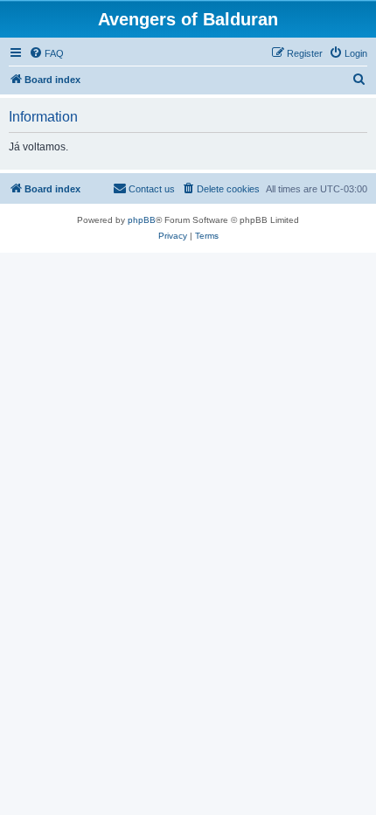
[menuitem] (46, 53)
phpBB (142, 220)
